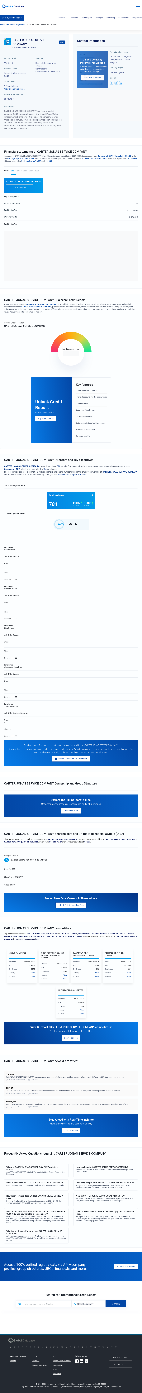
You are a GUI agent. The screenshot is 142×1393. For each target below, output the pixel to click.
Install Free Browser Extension (73, 758)
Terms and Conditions (39, 1365)
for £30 (71, 353)
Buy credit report (46, 418)
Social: (113, 78)
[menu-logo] (13, 6)
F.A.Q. (55, 1356)
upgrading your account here (27, 939)
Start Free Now (71, 810)
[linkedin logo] (120, 83)
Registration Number (13, 94)
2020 (37, 171)
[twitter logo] (116, 83)
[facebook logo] (111, 83)
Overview (62, 17)
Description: (9, 106)
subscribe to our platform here (72, 474)
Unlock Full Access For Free (71, 905)
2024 (13, 171)
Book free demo (120, 1357)
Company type (10, 68)
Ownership (110, 17)
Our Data (35, 1356)
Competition (137, 17)
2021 (31, 171)
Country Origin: (116, 67)
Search (116, 1303)
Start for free (19, 188)
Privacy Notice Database (62, 1361)
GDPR (55, 1369)
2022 (25, 171)
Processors (57, 1374)
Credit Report (86, 17)
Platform (13, 1361)
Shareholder (123, 17)
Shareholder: (10, 81)
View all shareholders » (14, 89)
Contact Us (35, 1361)
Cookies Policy (58, 1365)
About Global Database (18, 1356)
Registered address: (119, 52)
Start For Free (71, 1038)
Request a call (120, 1364)
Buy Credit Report (13, 17)
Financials (74, 17)
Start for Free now (92, 77)
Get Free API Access (126, 1266)
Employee (99, 17)
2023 (19, 171)
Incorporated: (10, 58)
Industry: (39, 58)
